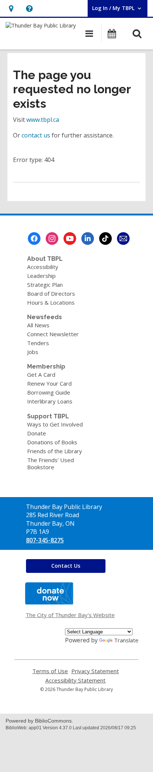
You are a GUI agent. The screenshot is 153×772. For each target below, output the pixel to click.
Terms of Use (50, 671)
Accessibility (42, 266)
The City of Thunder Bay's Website (70, 615)
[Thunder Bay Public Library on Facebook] (34, 238)
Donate (36, 433)
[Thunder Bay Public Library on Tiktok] (105, 238)
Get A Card (41, 374)
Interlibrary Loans (49, 401)
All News (38, 325)
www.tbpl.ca (42, 120)
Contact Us (65, 565)
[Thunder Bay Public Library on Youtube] (70, 238)
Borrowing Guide (48, 392)
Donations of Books (52, 442)
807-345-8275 (45, 540)
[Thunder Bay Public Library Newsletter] (123, 238)
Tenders (38, 343)
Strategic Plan (45, 284)
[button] (11, 8)
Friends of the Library (54, 451)
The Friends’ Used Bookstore (50, 463)
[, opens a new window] (49, 602)
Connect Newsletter (53, 334)
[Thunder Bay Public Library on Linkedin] (87, 238)
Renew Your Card (49, 383)
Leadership (41, 275)
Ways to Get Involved (55, 424)
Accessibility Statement (75, 680)
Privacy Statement (95, 671)
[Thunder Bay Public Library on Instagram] (52, 238)
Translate (126, 640)
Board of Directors (51, 293)
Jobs (32, 352)
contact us (36, 135)
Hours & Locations (51, 302)
